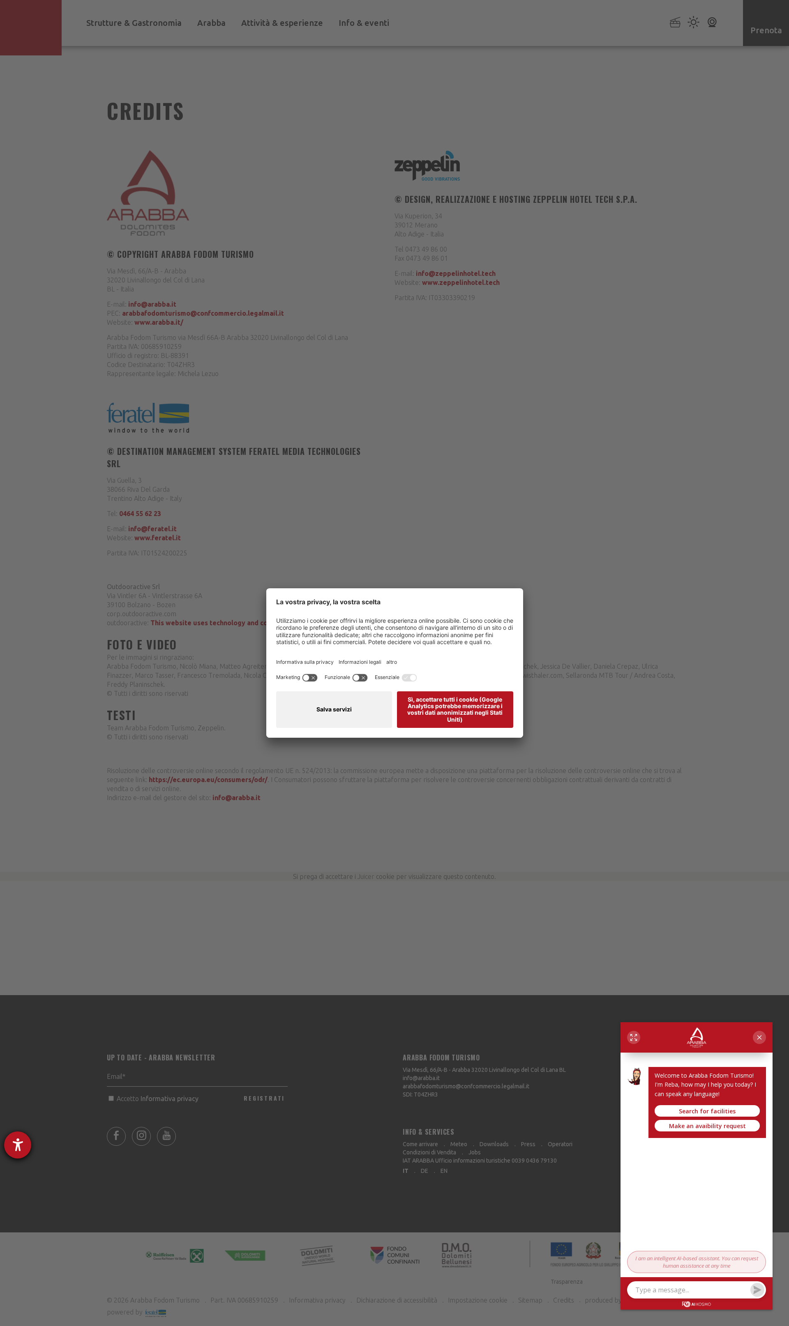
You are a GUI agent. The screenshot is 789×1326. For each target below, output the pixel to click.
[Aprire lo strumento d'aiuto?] (17, 1145)
